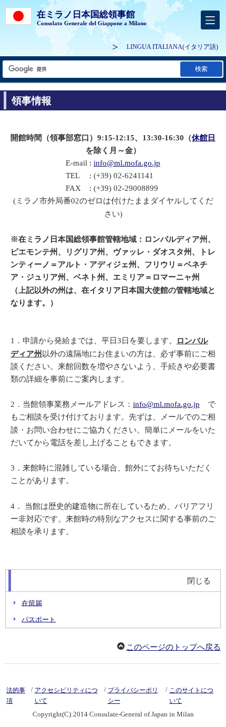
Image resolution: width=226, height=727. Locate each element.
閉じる (199, 581)
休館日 (203, 138)
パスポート (39, 619)
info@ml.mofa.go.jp (127, 163)
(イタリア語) (172, 46)
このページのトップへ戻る (173, 647)
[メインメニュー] (210, 20)
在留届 (32, 603)
